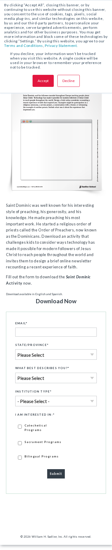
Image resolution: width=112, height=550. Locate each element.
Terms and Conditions (23, 45)
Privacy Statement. (61, 45)
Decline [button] (68, 80)
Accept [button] (43, 80)
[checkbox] (56, 441)
